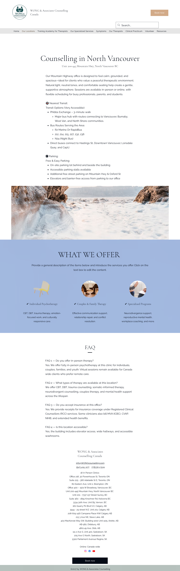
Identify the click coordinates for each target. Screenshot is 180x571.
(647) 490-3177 (82, 467)
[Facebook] (89, 551)
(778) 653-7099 (98, 467)
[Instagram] (85, 551)
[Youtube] (93, 551)
